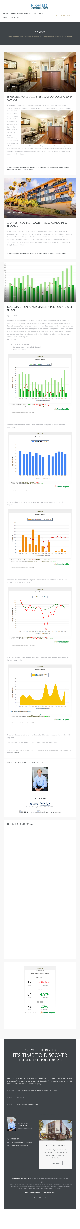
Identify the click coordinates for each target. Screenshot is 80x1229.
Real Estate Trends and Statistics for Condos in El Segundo (39, 308)
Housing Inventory (36, 751)
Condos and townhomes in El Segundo (27, 347)
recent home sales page (31, 331)
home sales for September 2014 (58, 105)
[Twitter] (40, 1197)
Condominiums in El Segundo (19, 167)
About (13, 17)
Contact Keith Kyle (14, 742)
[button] (65, 15)
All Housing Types (19, 350)
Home (5, 13)
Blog (5, 17)
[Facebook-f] (34, 1197)
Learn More (55, 1163)
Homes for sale (47, 253)
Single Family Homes (21, 344)
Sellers (37, 13)
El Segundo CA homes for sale (35, 149)
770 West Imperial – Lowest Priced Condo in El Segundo (37, 224)
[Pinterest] (45, 1197)
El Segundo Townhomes (38, 167)
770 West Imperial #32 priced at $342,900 (35, 234)
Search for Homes (19, 13)
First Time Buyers (35, 253)
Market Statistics (49, 751)
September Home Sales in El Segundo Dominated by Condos (39, 98)
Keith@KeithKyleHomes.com (50, 812)
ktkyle (31, 169)
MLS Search (51, 167)
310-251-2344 (25, 812)
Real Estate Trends (61, 167)
